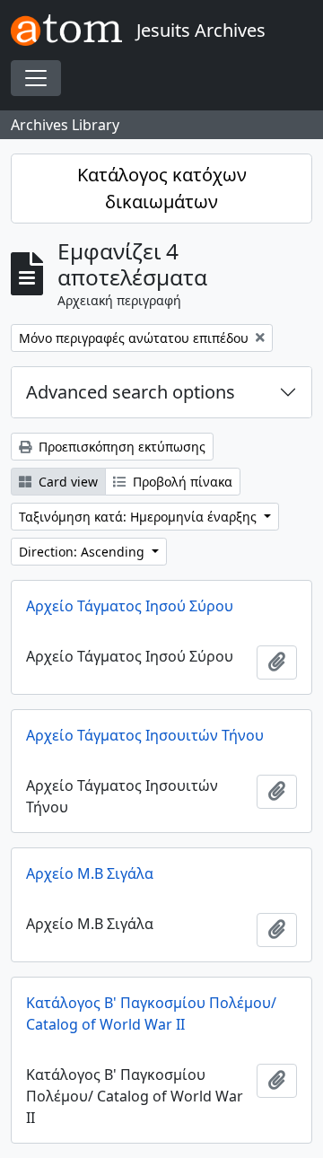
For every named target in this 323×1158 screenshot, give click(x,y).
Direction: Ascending (83, 551)
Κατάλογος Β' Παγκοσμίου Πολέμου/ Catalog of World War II (151, 1013)
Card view (66, 481)
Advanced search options (130, 392)
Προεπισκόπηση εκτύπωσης (120, 446)
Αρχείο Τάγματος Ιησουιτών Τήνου (145, 735)
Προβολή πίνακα (180, 481)
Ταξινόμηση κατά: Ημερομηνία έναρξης (139, 516)
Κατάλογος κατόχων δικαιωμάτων (162, 188)
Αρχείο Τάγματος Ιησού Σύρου (129, 606)
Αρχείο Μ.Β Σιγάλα (89, 873)
